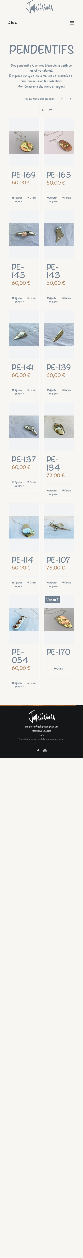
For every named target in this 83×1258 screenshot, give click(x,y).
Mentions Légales (41, 730)
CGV (41, 735)
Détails (33, 197)
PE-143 (53, 270)
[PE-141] (24, 334)
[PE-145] (24, 234)
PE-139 (59, 366)
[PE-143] (59, 234)
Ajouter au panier (19, 199)
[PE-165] (59, 142)
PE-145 (18, 270)
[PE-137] (24, 426)
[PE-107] (59, 527)
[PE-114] (24, 527)
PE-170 (58, 651)
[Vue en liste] (51, 110)
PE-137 (24, 458)
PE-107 (58, 559)
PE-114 (23, 559)
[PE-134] (59, 426)
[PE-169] (24, 142)
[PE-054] (24, 619)
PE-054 (20, 655)
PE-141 (23, 366)
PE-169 (24, 174)
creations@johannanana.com (41, 726)
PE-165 (59, 174)
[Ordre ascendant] (70, 99)
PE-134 (53, 463)
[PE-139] (59, 334)
